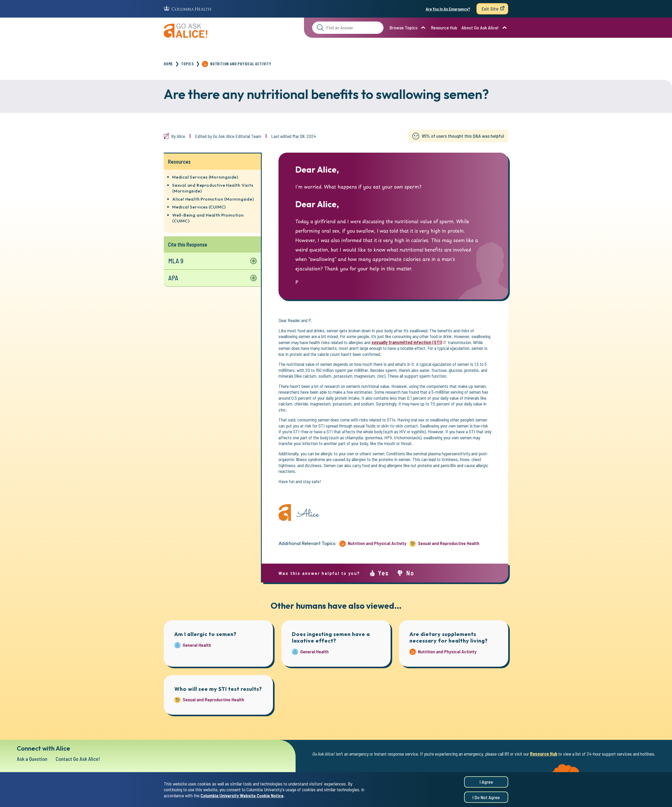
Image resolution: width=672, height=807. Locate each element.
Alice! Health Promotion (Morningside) (213, 199)
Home (168, 63)
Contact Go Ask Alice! (78, 759)
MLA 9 (175, 261)
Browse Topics (403, 27)
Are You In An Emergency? (448, 8)
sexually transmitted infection (406, 342)
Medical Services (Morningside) (205, 177)
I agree (486, 782)
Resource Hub (444, 27)
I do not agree (486, 797)
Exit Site (490, 9)
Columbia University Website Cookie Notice (242, 795)
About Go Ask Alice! (480, 27)
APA (173, 278)
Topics (187, 63)
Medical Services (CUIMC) (199, 207)
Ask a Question (32, 759)
